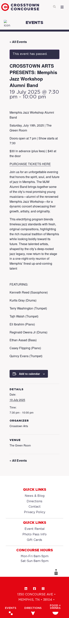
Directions (34, 501)
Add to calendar (29, 374)
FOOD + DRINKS (55, 607)
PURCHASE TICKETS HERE (30, 164)
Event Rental (35, 529)
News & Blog (34, 496)
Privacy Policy (34, 512)
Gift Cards (34, 540)
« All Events (18, 42)
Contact (35, 506)
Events (10, 608)
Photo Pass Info (34, 534)
